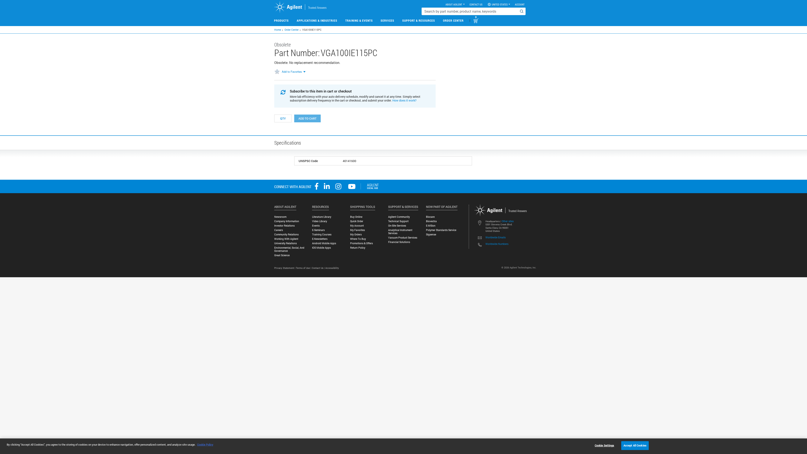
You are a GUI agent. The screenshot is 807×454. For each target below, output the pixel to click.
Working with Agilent (286, 238)
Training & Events (359, 20)
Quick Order (356, 221)
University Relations (285, 243)
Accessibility (332, 267)
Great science (282, 255)
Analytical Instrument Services (400, 231)
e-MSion (430, 225)
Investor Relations (284, 225)
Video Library (319, 221)
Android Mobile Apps (324, 243)
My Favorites (357, 230)
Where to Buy (358, 238)
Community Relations (286, 234)
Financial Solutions (399, 242)
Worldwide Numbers (496, 243)
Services (387, 20)
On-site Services (397, 225)
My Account (357, 225)
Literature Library (321, 216)
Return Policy (357, 247)
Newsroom (280, 216)
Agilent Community (399, 216)
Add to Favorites (292, 72)
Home (277, 29)
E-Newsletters (319, 238)
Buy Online (356, 216)
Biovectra (431, 221)
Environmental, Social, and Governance (289, 249)
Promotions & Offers (361, 243)
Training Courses (321, 234)
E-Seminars (318, 230)
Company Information (286, 221)
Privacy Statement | (285, 267)
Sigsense (431, 234)
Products (281, 20)
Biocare (430, 216)
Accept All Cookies (635, 445)
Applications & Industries (317, 20)
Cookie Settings (604, 445)
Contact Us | (318, 267)
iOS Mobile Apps (321, 247)
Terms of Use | (304, 267)
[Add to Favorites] (277, 72)
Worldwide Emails (495, 237)
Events (316, 225)
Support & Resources (418, 20)
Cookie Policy (205, 444)
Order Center (453, 20)
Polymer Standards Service (441, 230)
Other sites (508, 221)
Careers (278, 230)
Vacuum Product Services (402, 237)
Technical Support (398, 221)
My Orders (356, 234)
